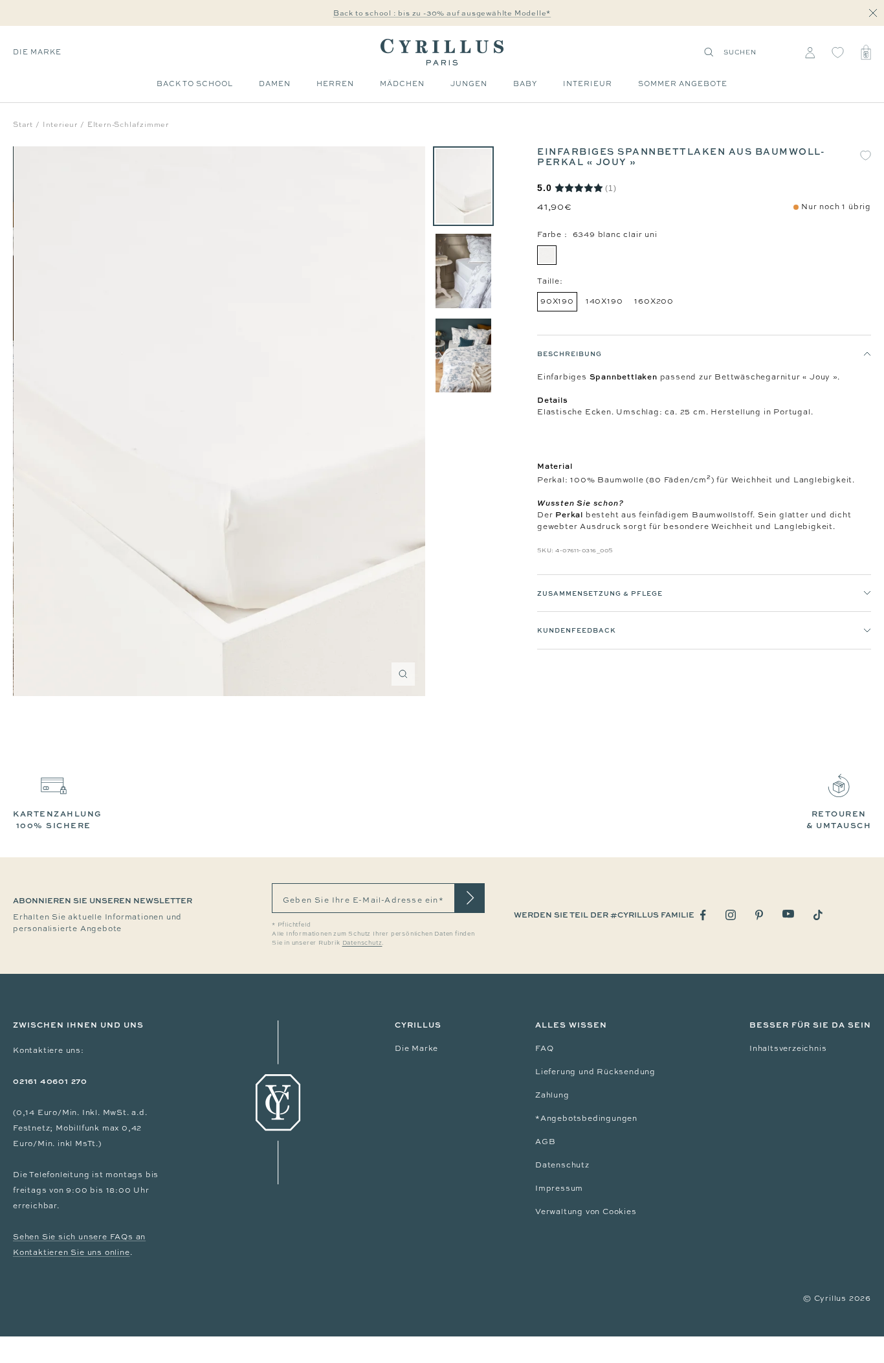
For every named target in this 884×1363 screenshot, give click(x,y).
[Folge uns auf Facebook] (703, 915)
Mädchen (402, 83)
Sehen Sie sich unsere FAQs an (79, 1237)
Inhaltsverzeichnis (787, 1048)
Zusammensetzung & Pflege (600, 593)
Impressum (559, 1188)
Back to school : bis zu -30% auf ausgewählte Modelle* (442, 12)
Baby (525, 83)
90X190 (557, 301)
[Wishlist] (838, 52)
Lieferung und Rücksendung (595, 1071)
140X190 (604, 301)
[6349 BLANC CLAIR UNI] (547, 255)
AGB (545, 1141)
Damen (275, 83)
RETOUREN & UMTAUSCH (838, 819)
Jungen (468, 83)
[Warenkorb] (866, 52)
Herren (335, 83)
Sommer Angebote (682, 83)
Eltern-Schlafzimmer (128, 124)
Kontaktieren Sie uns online (71, 1252)
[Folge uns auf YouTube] (788, 914)
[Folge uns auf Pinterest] (759, 915)
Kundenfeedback (576, 630)
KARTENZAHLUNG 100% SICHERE (57, 819)
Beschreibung (569, 353)
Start (23, 124)
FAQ (544, 1048)
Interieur (587, 83)
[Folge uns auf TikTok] (818, 915)
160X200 (654, 301)
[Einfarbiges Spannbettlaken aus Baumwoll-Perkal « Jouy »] (463, 186)
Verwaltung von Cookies (586, 1211)
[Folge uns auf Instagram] (730, 915)
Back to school (195, 83)
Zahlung (552, 1095)
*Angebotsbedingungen (586, 1118)
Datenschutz (562, 1165)
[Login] (810, 52)
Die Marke (37, 51)
